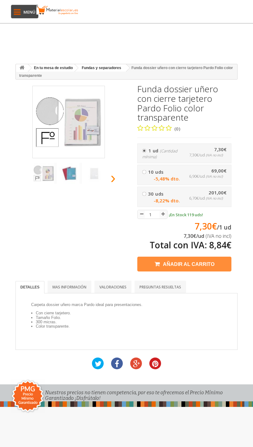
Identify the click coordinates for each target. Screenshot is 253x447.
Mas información (69, 287)
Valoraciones (112, 287)
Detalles (29, 287)
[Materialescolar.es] (57, 10)
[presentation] (24, 180)
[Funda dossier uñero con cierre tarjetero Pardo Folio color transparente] (45, 173)
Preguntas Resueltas (160, 287)
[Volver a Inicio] (22, 68)
